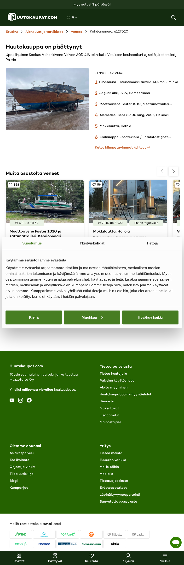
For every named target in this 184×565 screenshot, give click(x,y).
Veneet (76, 31)
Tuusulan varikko (113, 460)
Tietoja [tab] (152, 243)
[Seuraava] (173, 171)
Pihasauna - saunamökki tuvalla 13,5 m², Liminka (138, 82)
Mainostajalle (110, 422)
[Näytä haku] (173, 17)
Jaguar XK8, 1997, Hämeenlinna (124, 93)
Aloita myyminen (113, 387)
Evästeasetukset (113, 487)
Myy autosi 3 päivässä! (92, 4)
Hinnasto (107, 401)
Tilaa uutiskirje (22, 473)
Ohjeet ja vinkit (22, 467)
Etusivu (12, 31)
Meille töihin (109, 467)
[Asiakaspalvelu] (176, 542)
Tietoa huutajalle (113, 373)
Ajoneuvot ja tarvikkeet (44, 31)
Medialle (106, 473)
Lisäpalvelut (109, 415)
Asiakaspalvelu (22, 453)
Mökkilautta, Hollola (115, 126)
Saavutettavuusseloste (118, 501)
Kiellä (34, 317)
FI (72, 17)
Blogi (14, 480)
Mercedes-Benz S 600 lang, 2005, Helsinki (134, 115)
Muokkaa (89, 317)
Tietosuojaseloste (114, 480)
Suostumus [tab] (32, 243)
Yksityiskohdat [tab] (92, 243)
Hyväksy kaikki (150, 317)
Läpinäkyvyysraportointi (120, 494)
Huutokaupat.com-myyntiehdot (125, 394)
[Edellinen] (162, 171)
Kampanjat (19, 487)
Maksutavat (109, 408)
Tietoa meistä (111, 453)
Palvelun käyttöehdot (117, 380)
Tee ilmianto (19, 460)
